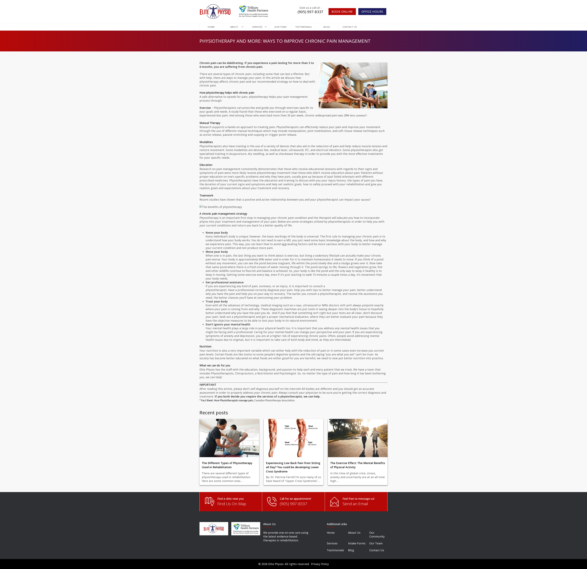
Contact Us (376, 550)
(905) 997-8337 (310, 11)
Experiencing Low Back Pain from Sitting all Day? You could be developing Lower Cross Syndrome (293, 467)
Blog (351, 550)
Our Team (376, 543)
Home (331, 532)
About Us (354, 532)
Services (332, 543)
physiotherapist (216, 290)
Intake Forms (356, 543)
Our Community (377, 534)
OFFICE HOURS (372, 11)
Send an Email (355, 503)
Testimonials (335, 550)
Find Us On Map (231, 503)
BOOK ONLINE (342, 11)
